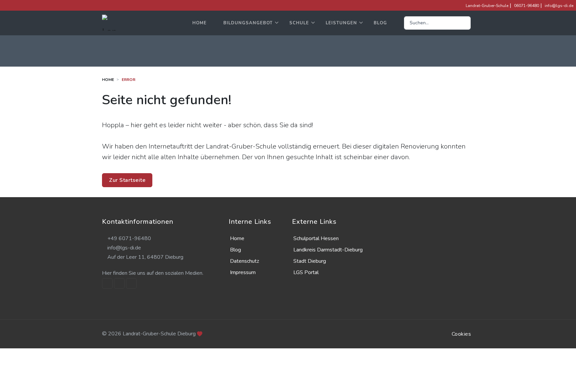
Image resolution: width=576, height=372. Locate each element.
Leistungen (341, 23)
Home (199, 23)
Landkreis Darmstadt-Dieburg (328, 249)
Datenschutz (244, 261)
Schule (299, 23)
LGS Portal (306, 272)
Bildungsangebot (248, 23)
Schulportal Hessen (316, 238)
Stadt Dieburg (309, 261)
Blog (380, 23)
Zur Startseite (127, 180)
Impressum (243, 272)
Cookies (461, 334)
